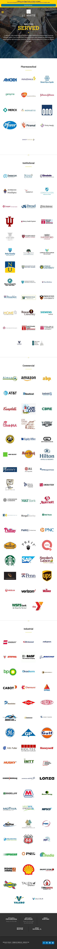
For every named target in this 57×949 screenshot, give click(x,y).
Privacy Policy (7, 942)
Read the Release (28, 5)
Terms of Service (17, 942)
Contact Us (26, 942)
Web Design (21, 943)
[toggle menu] (2, 12)
